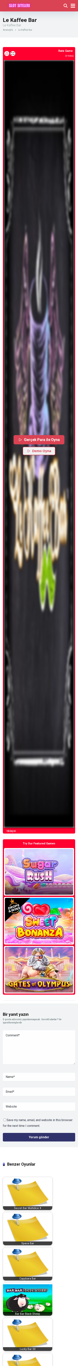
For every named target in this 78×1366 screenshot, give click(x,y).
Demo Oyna (41, 451)
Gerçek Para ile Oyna (42, 439)
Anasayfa (8, 30)
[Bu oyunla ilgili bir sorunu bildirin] (6, 53)
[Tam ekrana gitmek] (12, 53)
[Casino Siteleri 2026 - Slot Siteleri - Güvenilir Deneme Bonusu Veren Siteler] (19, 5)
